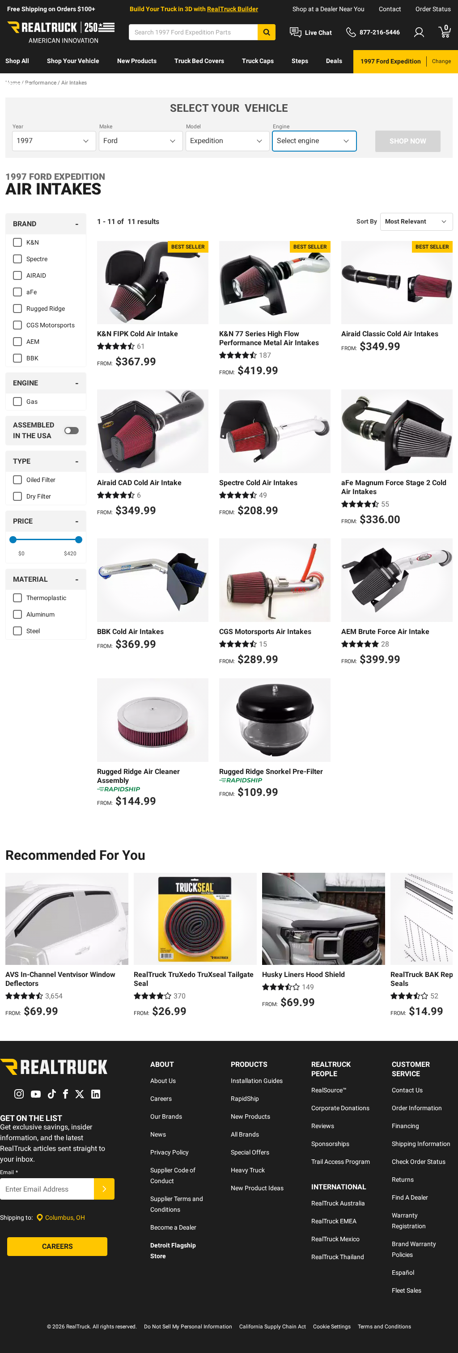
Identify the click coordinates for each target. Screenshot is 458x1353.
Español (403, 1272)
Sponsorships (330, 1143)
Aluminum (40, 614)
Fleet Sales (406, 1290)
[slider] (13, 539)
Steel (33, 630)
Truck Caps (258, 60)
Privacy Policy (169, 1152)
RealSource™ (329, 1090)
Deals (334, 60)
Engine (281, 126)
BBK (32, 358)
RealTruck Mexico (335, 1239)
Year (18, 126)
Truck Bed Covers (199, 60)
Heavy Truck (248, 1170)
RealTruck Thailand (337, 1256)
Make (105, 126)
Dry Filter (38, 496)
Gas (32, 401)
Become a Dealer (173, 1227)
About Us (163, 1080)
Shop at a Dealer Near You (329, 9)
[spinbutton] (21, 553)
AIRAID (36, 275)
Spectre (36, 258)
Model (193, 126)
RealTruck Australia (338, 1203)
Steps (300, 60)
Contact (390, 9)
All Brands (245, 1134)
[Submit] (104, 1189)
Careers (161, 1098)
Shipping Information (421, 1143)
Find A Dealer (410, 1197)
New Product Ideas (257, 1188)
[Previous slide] (14, 946)
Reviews (322, 1125)
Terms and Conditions (384, 1326)
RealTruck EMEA (333, 1221)
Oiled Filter (40, 479)
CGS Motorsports (50, 325)
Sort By (366, 221)
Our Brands (166, 1116)
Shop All (17, 60)
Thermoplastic (46, 597)
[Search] (267, 32)
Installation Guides (257, 1080)
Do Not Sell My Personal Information (188, 1326)
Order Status (433, 9)
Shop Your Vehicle (73, 60)
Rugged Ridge (45, 308)
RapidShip (245, 1098)
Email (9, 1172)
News (158, 1134)
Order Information (417, 1108)
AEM (32, 341)
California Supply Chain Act (272, 1326)
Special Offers (250, 1152)
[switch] (45, 430)
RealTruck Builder (232, 9)
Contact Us (407, 1090)
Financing (405, 1125)
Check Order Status (418, 1161)
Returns (403, 1179)
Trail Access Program (340, 1161)
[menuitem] (17, 61)
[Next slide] (444, 946)
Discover (17, 84)
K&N (32, 242)
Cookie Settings (332, 1326)
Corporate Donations (340, 1108)
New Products (137, 60)
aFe (31, 292)
